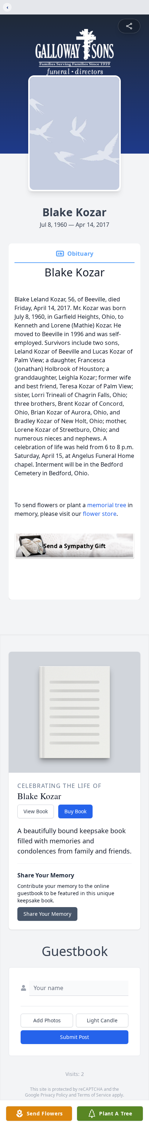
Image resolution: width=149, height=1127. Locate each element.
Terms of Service (94, 1095)
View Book (36, 811)
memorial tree (106, 505)
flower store (99, 514)
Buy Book (75, 811)
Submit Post (74, 1037)
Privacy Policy (54, 1095)
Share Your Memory (47, 913)
